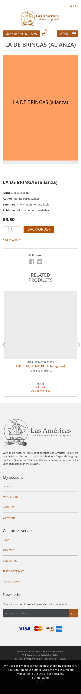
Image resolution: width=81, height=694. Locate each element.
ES (76, 6)
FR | (66, 6)
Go (73, 614)
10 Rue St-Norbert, (40, 659)
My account (13, 477)
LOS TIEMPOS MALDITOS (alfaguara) (40, 366)
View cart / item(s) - (21, 33)
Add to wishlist (12, 240)
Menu (64, 33)
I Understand (40, 677)
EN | (72, 6)
